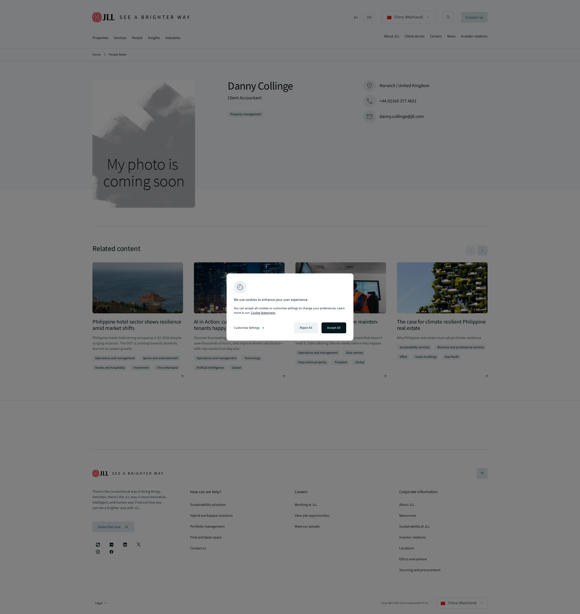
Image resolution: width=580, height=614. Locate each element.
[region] (290, 307)
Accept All (334, 328)
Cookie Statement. (263, 313)
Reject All (306, 328)
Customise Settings (249, 328)
